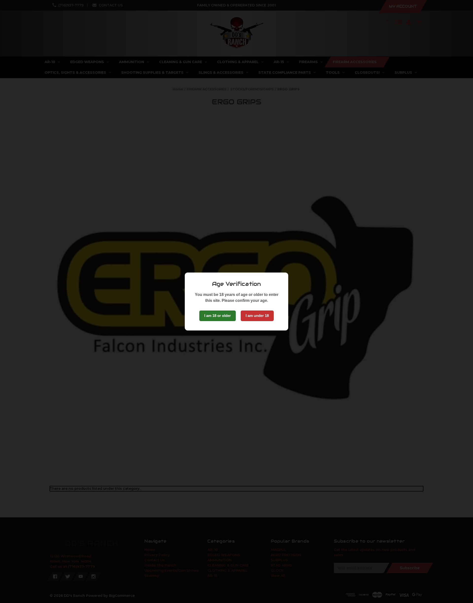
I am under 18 (257, 315)
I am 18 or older (217, 315)
